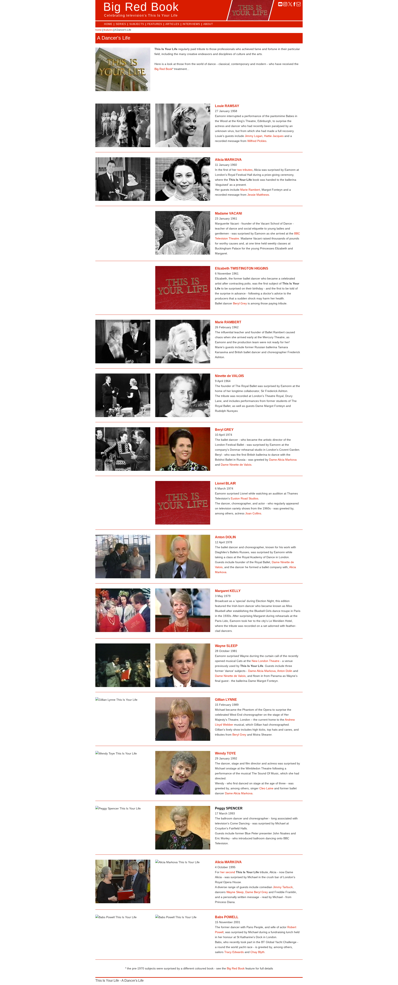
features (108, 29)
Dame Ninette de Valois (236, 464)
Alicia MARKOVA (228, 159)
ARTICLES (172, 24)
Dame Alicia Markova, (262, 671)
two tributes (244, 169)
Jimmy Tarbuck (283, 887)
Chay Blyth (257, 952)
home (98, 29)
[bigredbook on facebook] (294, 5)
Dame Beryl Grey (256, 892)
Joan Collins (253, 513)
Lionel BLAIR (225, 483)
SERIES (121, 24)
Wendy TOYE (225, 753)
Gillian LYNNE (226, 699)
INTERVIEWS (191, 24)
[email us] (298, 5)
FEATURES (154, 24)
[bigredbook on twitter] (290, 5)
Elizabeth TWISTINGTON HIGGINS (241, 268)
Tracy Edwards (234, 952)
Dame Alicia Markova (283, 459)
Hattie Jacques (274, 136)
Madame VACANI (228, 213)
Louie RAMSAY (227, 106)
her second (227, 872)
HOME (108, 24)
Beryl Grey (240, 303)
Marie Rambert (250, 189)
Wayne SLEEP (226, 646)
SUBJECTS (136, 24)
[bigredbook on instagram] (285, 5)
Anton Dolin (284, 671)
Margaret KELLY (228, 591)
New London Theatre (265, 661)
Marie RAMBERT (228, 322)
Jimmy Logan (253, 136)
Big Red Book (163, 69)
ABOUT (208, 24)
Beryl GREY (224, 429)
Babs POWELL (226, 917)
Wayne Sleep (235, 892)
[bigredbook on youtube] (280, 5)
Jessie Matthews (258, 194)
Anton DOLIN (225, 537)
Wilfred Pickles (256, 141)
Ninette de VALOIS (229, 376)
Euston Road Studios (244, 498)
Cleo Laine (266, 788)
